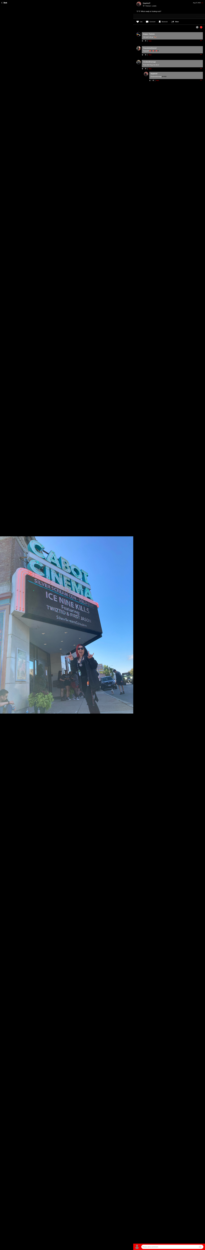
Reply (150, 41)
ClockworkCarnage (156, 76)
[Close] (4, 2)
